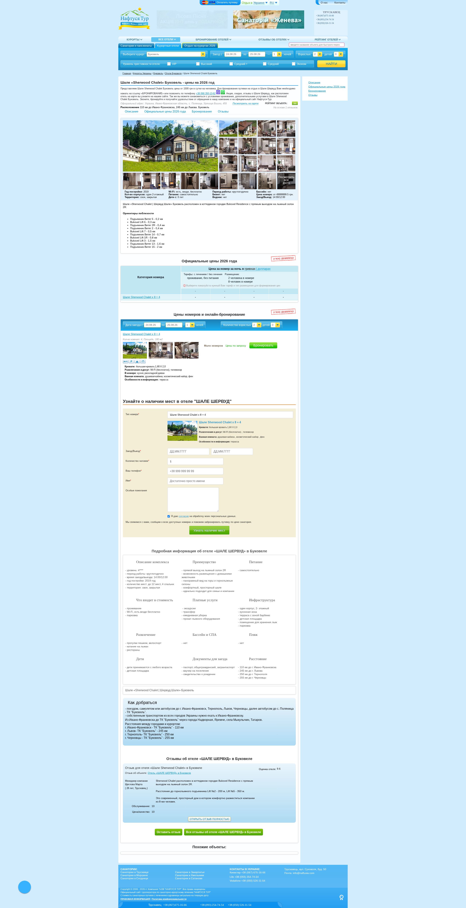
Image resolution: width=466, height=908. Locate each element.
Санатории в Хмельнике (189, 875)
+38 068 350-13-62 (206, 93)
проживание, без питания (203, 277)
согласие (184, 516)
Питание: (174, 194)
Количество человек (137, 461)
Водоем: (217, 197)
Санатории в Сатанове (188, 878)
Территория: (132, 197)
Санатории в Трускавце (135, 872)
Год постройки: (134, 191)
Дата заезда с (134, 324)
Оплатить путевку (227, 2)
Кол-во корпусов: (135, 194)
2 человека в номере (241, 277)
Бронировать (263, 345)
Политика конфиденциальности (169, 899)
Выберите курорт (134, 54)
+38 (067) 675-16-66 (325, 15)
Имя (128, 480)
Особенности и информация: (142, 379)
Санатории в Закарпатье (190, 872)
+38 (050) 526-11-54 (325, 23)
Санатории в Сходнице (134, 878)
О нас (324, 2)
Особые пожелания (136, 490)
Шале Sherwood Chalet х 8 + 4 (141, 334)
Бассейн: (261, 191)
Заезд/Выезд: (264, 197)
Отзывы (223, 111)
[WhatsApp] (340, 15)
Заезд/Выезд (133, 451)
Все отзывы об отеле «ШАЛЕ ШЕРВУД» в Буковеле (223, 832)
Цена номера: (264, 194)
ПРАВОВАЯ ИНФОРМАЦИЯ (135, 899)
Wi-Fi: (172, 191)
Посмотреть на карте (245, 103)
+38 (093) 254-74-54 (325, 19)
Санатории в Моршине (134, 875)
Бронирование (202, 111)
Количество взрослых (237, 324)
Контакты (339, 2)
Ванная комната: (134, 376)
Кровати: (130, 366)
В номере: (130, 373)
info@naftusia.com (303, 873)
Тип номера (132, 414)
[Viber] (336, 15)
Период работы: (221, 191)
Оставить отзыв (168, 832)
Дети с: (173, 197)
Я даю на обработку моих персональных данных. (203, 516)
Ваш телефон (134, 470)
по (244, 54)
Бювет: (216, 194)
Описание (131, 111)
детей (328, 54)
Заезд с (217, 54)
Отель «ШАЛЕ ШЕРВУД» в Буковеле (169, 772)
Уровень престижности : (141, 63)
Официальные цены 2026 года (165, 111)
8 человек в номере (240, 281)
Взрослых (304, 54)
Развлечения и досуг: (137, 369)
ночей (287, 54)
